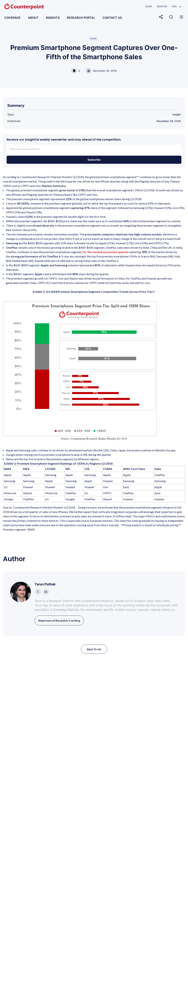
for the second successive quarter (105, 252)
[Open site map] (181, 17)
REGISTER (162, 6)
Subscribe (94, 159)
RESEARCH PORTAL (81, 17)
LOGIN (148, 6)
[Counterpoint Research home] (24, 7)
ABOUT (33, 17)
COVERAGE (12, 17)
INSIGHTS (53, 17)
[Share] (161, 17)
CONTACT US (112, 17)
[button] (176, 6)
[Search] (171, 17)
